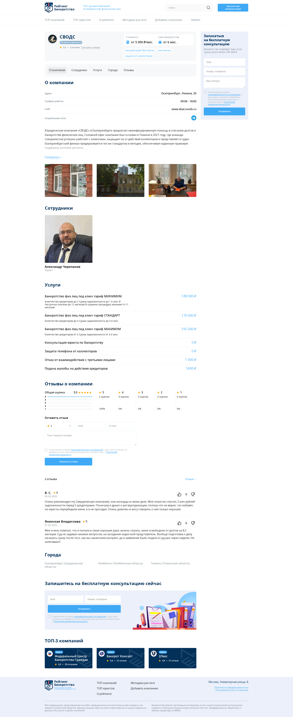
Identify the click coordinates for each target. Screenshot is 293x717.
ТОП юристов (82, 20)
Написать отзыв (68, 461)
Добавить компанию (168, 20)
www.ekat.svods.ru (184, 109)
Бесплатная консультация (233, 7)
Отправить (84, 608)
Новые (189, 479)
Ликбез (195, 20)
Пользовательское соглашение (231, 690)
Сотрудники (79, 70)
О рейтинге (106, 20)
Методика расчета (134, 20)
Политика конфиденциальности (231, 687)
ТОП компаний (54, 20)
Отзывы (129, 70)
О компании (57, 70)
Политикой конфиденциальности (71, 621)
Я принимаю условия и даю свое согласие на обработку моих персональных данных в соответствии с (88, 452)
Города (113, 70)
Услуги (97, 70)
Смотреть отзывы (90, 47)
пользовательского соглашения (87, 449)
